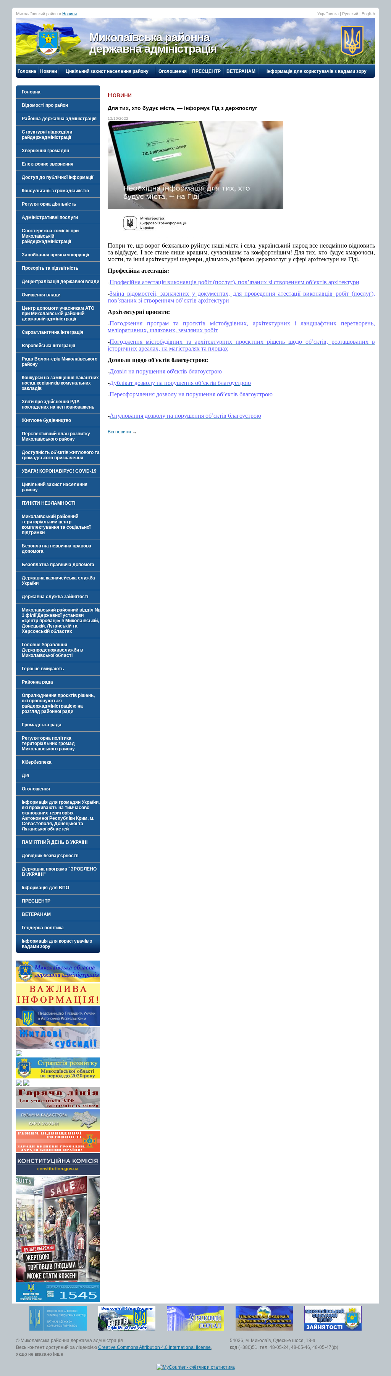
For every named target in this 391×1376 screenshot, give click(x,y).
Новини (69, 13)
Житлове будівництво (46, 420)
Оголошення (172, 71)
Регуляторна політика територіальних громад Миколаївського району (48, 743)
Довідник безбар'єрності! (50, 855)
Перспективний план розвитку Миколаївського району (56, 436)
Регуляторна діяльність (49, 204)
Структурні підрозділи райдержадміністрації (47, 134)
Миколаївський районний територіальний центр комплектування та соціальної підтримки (56, 524)
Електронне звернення (47, 164)
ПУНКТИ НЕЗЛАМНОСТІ (48, 503)
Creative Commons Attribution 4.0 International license (154, 1347)
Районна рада (37, 682)
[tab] (58, 105)
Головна (27, 71)
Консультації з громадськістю (55, 190)
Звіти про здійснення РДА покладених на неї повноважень (58, 404)
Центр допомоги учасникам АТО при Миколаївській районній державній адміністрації (58, 314)
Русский (350, 13)
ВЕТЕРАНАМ (240, 71)
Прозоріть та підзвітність (50, 268)
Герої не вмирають (43, 668)
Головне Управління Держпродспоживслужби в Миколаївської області (52, 650)
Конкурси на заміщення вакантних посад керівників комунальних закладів (60, 383)
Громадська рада (41, 724)
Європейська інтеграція (48, 345)
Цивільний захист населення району (107, 71)
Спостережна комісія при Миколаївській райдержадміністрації (50, 236)
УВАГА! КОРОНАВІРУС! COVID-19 (59, 471)
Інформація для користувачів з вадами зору (317, 71)
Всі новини (119, 432)
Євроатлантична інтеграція (52, 332)
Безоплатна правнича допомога (58, 564)
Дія (25, 775)
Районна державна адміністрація (59, 118)
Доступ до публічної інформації (57, 177)
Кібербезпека (37, 762)
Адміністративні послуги (50, 217)
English (368, 13)
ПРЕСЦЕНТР (206, 71)
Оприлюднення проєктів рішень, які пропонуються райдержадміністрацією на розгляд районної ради (58, 703)
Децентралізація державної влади (60, 281)
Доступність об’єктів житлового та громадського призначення (61, 455)
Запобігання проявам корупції (55, 254)
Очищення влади (41, 295)
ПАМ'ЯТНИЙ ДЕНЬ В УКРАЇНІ (54, 842)
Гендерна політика (43, 927)
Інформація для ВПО (45, 887)
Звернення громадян (45, 150)
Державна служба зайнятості (55, 596)
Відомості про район (45, 105)
